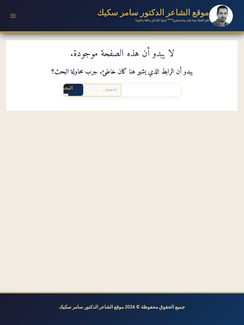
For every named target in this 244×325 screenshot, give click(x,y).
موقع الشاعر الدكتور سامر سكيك (153, 13)
